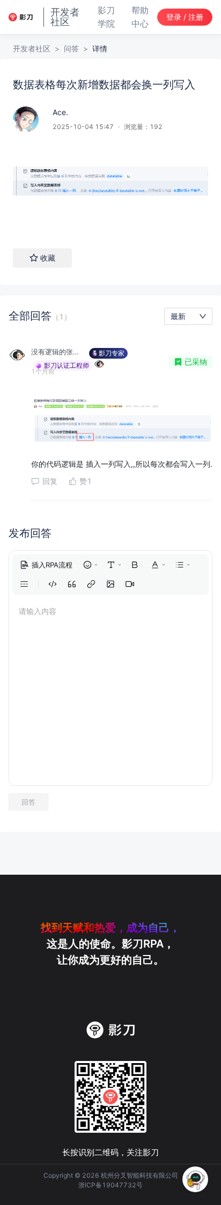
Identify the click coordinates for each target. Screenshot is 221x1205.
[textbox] (110, 186)
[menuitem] (46, 564)
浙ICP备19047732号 (110, 1185)
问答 (71, 48)
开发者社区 (31, 48)
